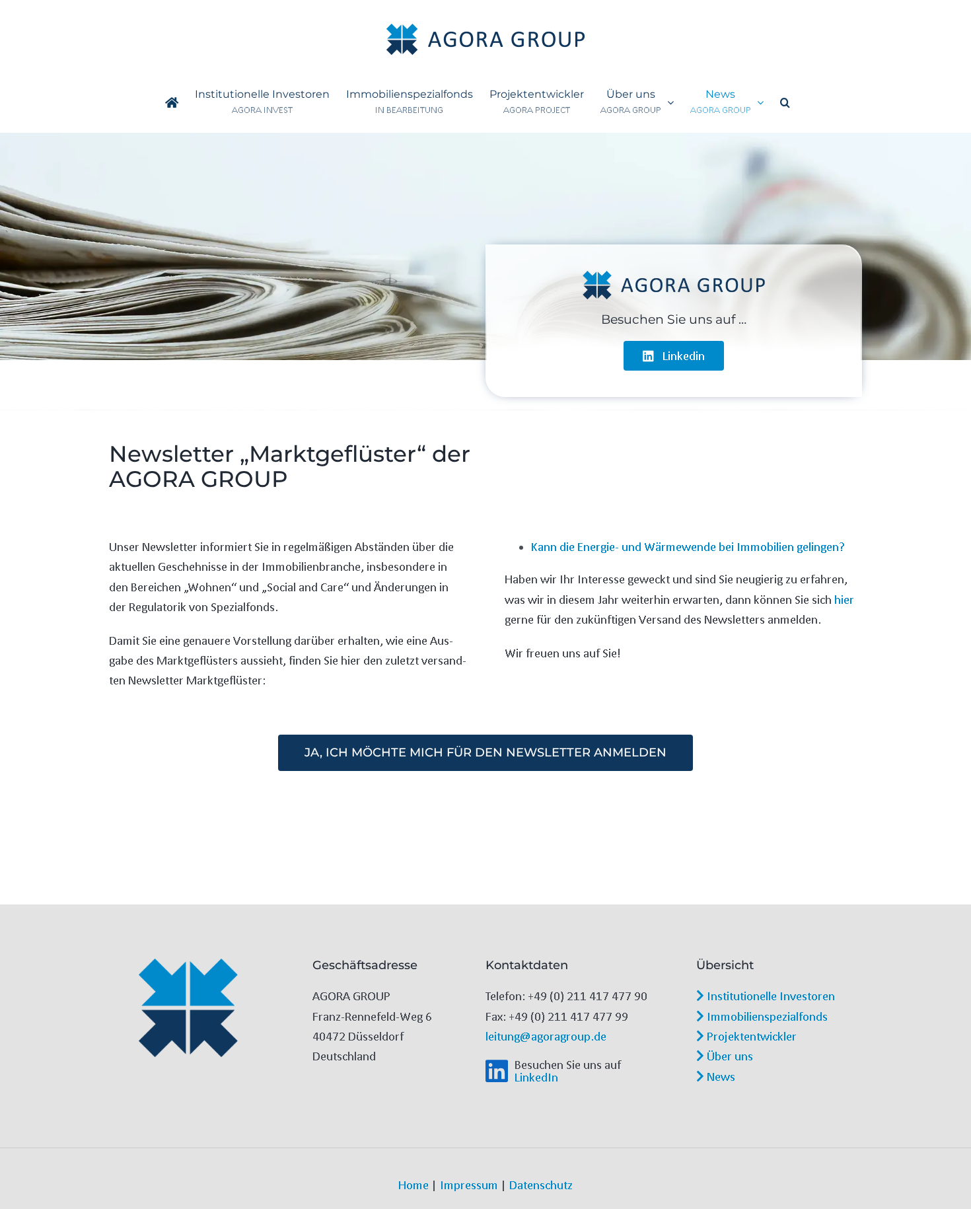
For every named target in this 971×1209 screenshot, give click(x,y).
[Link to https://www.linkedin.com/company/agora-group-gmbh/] (497, 1071)
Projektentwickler (750, 1036)
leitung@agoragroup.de (546, 1036)
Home (413, 1184)
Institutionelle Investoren (769, 995)
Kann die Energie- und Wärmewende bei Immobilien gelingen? (688, 546)
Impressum (469, 1184)
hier (844, 599)
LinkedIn (536, 1076)
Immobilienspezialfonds (766, 1016)
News (719, 1076)
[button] (785, 102)
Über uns (728, 1055)
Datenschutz (541, 1184)
